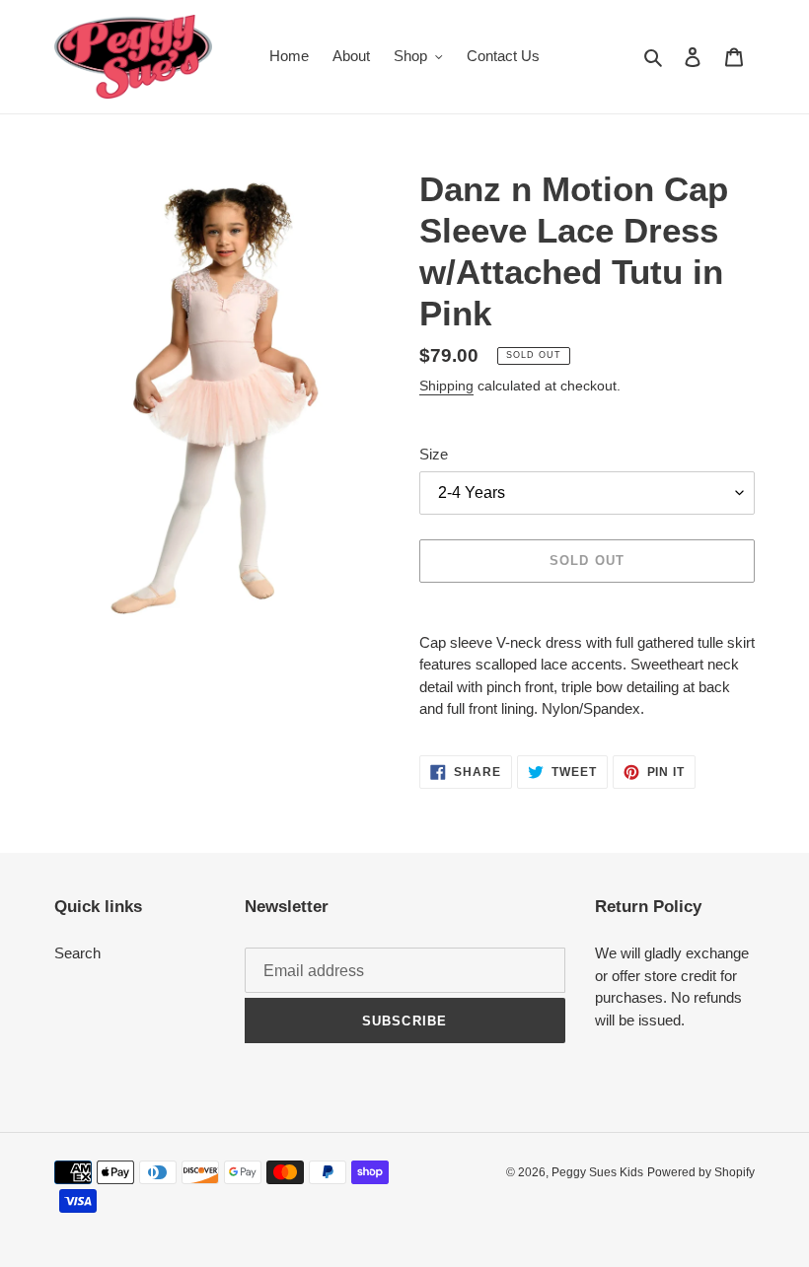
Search (77, 953)
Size (433, 454)
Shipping (446, 385)
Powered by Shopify (701, 1172)
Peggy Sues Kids (597, 1172)
